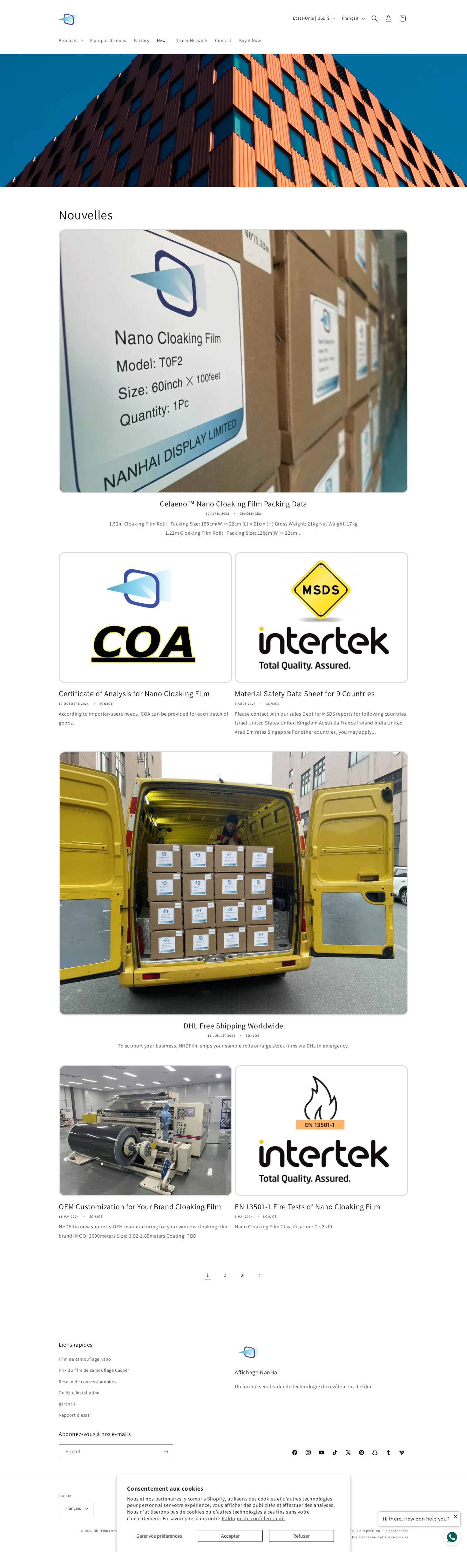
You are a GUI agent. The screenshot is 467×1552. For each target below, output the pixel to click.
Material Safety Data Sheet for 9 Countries (305, 693)
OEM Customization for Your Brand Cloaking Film (140, 1207)
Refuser (301, 1536)
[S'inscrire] (166, 1451)
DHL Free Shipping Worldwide (233, 1026)
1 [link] (207, 1275)
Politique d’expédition (361, 1530)
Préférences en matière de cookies (380, 1537)
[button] (70, 40)
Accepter (230, 1536)
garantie (67, 1404)
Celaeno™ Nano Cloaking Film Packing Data (233, 504)
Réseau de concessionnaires (88, 1381)
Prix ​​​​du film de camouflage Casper (94, 1370)
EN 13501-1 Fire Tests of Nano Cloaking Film (308, 1207)
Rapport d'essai (75, 1415)
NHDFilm (101, 1530)
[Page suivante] (259, 1275)
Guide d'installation (79, 1393)
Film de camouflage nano (85, 1359)
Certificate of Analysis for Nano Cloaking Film (134, 693)
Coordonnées (397, 1530)
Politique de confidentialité (253, 1518)
